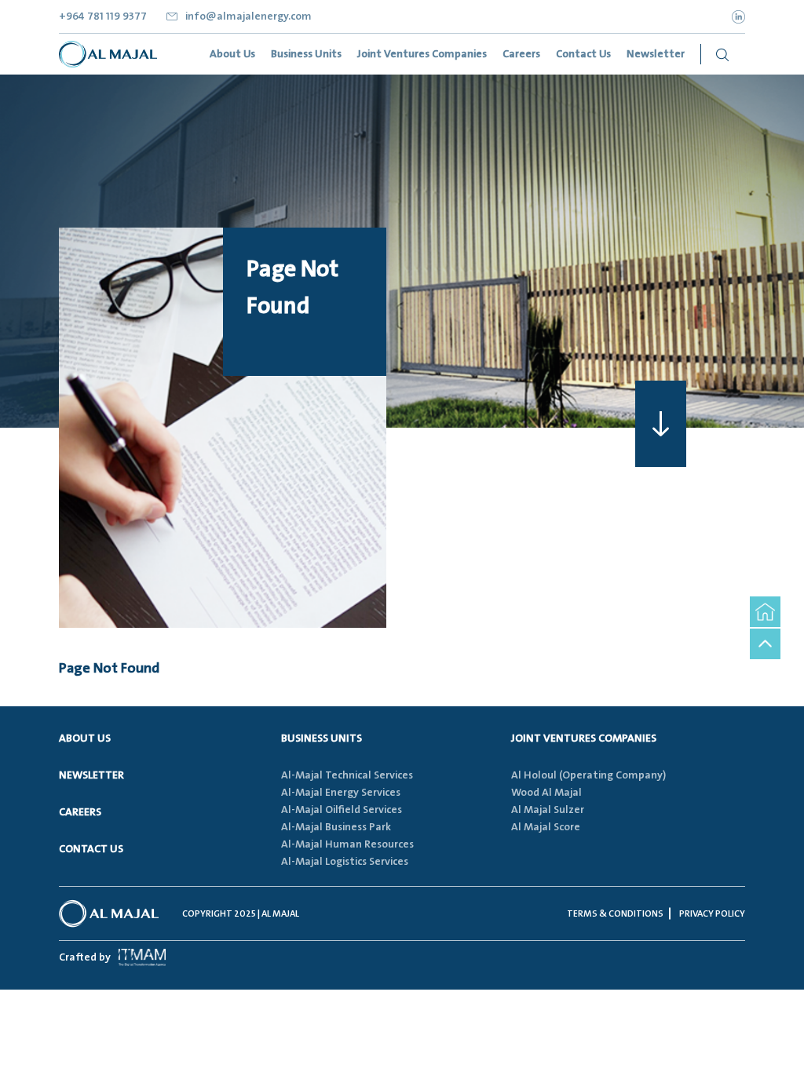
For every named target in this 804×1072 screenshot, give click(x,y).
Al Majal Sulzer (547, 810)
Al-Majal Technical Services (347, 775)
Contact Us (91, 849)
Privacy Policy (712, 913)
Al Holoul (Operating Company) (588, 775)
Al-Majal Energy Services (340, 792)
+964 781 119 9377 (103, 16)
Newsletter (91, 775)
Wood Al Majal (546, 792)
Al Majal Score (545, 827)
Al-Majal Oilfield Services (341, 810)
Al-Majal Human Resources (347, 844)
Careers (80, 812)
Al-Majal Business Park (336, 827)
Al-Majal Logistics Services (344, 861)
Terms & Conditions (615, 913)
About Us (85, 738)
